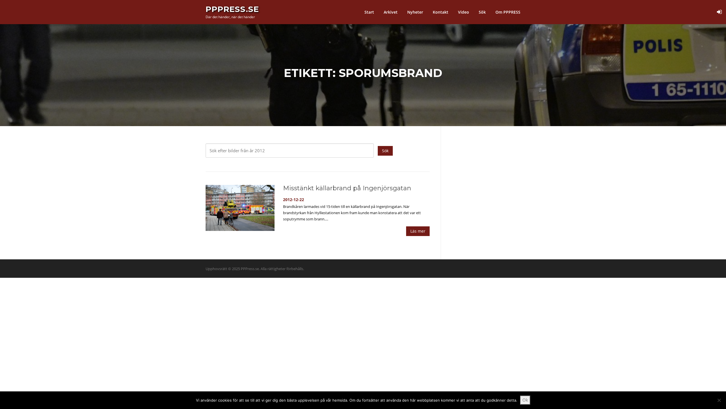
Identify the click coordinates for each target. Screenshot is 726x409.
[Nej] (719, 400)
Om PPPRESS (507, 12)
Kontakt (440, 12)
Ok (525, 400)
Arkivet (391, 12)
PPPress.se (232, 9)
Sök (482, 12)
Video (463, 12)
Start (369, 12)
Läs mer (417, 231)
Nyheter (415, 12)
